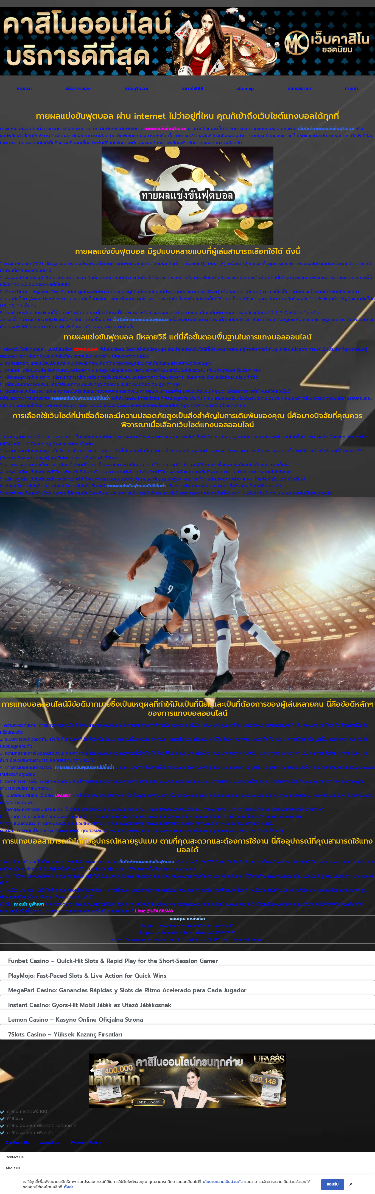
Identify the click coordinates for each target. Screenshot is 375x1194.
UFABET (63, 795)
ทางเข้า (351, 88)
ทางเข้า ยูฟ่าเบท (29, 904)
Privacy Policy (86, 1142)
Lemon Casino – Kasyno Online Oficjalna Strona (75, 1019)
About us (50, 1142)
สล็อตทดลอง (78, 88)
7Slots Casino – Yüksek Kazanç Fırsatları (65, 1034)
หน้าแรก (24, 88)
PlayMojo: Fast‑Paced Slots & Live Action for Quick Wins (87, 975)
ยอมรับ (332, 1184)
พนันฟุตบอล (136, 88)
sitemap (245, 88)
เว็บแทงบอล (86, 349)
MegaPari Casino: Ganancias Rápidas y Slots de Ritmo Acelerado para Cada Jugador (127, 990)
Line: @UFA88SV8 (154, 911)
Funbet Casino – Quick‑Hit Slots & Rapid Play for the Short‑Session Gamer (113, 961)
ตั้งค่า (68, 1187)
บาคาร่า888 (192, 88)
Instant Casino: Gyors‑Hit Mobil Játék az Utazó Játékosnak (90, 1005)
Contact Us (17, 1142)
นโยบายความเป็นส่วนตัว (223, 1182)
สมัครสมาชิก (299, 88)
